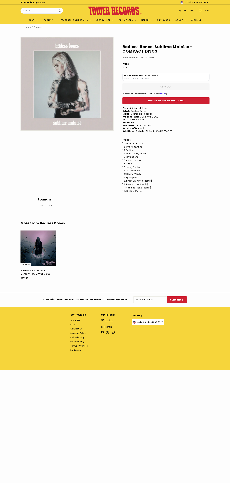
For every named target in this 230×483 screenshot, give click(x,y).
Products (38, 27)
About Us (75, 320)
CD (41, 205)
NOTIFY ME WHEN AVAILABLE (166, 100)
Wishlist (196, 20)
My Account (76, 350)
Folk (51, 205)
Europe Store (38, 2)
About (179, 20)
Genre (33, 20)
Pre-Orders (126, 20)
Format (49, 20)
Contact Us (76, 328)
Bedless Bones (130, 57)
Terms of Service (79, 345)
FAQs (73, 324)
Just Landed (104, 20)
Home (28, 27)
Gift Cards (163, 20)
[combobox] (41, 11)
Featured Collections (75, 20)
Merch (145, 20)
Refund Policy (77, 337)
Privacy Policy (77, 341)
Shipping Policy (78, 333)
